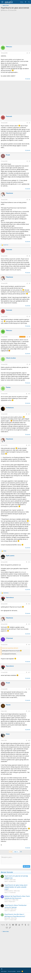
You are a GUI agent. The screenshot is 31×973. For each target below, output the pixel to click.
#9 (29, 364)
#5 (29, 256)
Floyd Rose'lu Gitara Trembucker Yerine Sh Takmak (15, 906)
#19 (29, 711)
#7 (29, 316)
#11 (29, 414)
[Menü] (2, 2)
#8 (29, 337)
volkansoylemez (9, 891)
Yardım (18, 971)
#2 (29, 122)
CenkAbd (7, 909)
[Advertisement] (15, 27)
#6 (29, 283)
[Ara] (29, 2)
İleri (15, 851)
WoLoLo (5, 10)
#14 (29, 604)
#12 (29, 445)
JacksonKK (7, 918)
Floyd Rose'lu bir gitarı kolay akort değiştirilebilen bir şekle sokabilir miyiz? (15, 887)
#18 (29, 689)
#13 (29, 562)
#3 (29, 161)
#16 (29, 644)
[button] (2, 969)
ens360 (7, 879)
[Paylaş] (27, 53)
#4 (29, 199)
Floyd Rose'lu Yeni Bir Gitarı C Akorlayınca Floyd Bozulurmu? (14, 915)
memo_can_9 (8, 900)
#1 (29, 53)
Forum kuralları (12, 971)
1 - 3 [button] (11, 851)
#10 (29, 393)
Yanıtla (28, 79)
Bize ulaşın (4, 971)
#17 (29, 672)
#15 (29, 624)
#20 (29, 740)
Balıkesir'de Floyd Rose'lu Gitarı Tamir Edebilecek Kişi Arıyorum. (17, 897)
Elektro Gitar (13, 879)
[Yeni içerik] (25, 2)
